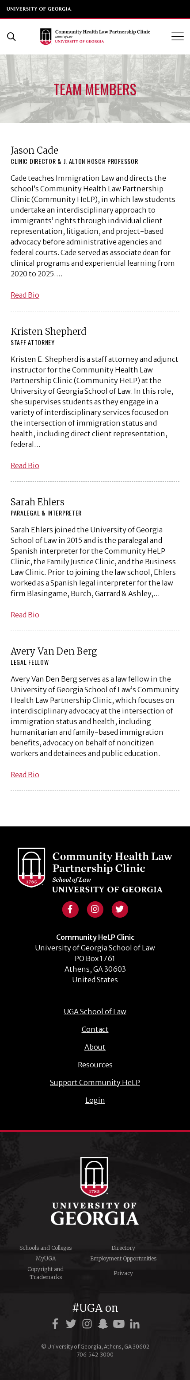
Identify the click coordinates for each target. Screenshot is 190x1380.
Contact (95, 1029)
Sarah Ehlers (38, 502)
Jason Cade (34, 150)
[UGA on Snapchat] (104, 1324)
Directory (123, 1247)
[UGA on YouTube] (120, 1324)
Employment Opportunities (123, 1258)
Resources (95, 1064)
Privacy (123, 1273)
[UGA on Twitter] (72, 1324)
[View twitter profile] (119, 908)
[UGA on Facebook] (57, 1324)
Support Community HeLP (95, 1082)
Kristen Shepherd (49, 331)
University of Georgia (39, 9)
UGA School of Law (152, 9)
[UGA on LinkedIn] (134, 1324)
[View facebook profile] (70, 908)
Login (95, 1100)
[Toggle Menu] (178, 36)
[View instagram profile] (95, 908)
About (95, 1047)
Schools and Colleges (45, 1247)
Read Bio (25, 295)
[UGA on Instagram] (88, 1324)
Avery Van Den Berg (54, 651)
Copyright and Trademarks (45, 1273)
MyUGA (46, 1258)
